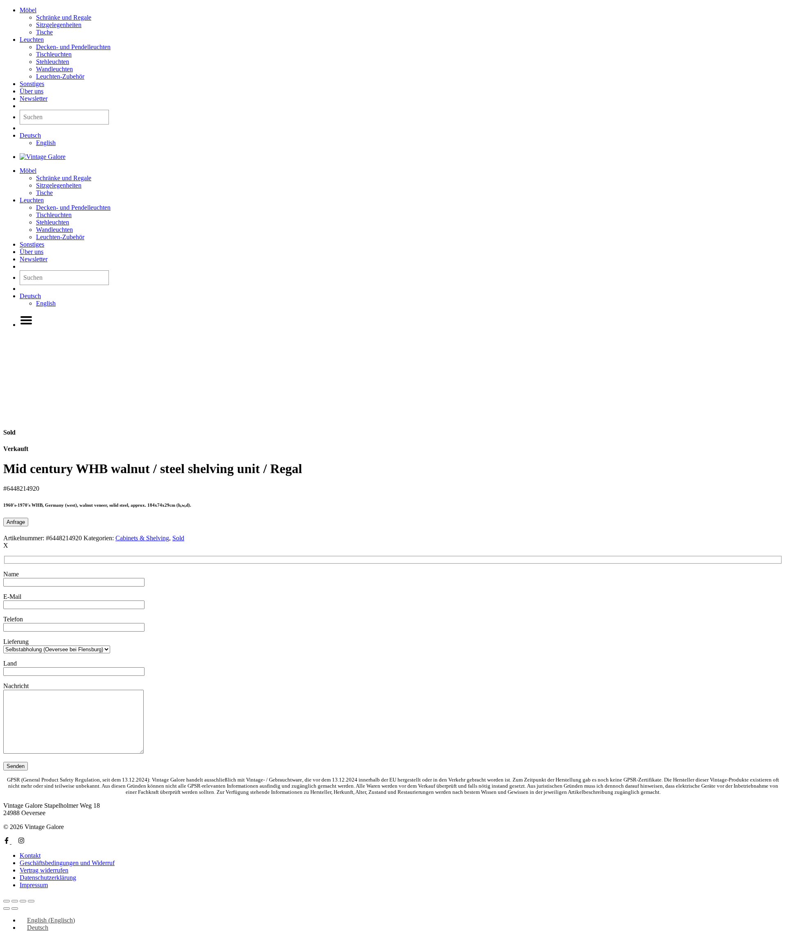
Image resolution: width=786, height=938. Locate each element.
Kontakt (30, 855)
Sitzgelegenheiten (58, 24)
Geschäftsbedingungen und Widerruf (67, 862)
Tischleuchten (54, 54)
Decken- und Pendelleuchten (73, 46)
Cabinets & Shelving (142, 538)
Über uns (31, 91)
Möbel (28, 10)
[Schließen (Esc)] (31, 901)
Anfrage (16, 522)
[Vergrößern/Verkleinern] (6, 901)
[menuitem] (30, 135)
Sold (178, 538)
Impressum (34, 884)
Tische (44, 32)
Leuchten (32, 39)
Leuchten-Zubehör (60, 76)
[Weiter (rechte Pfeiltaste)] (14, 908)
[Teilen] (23, 901)
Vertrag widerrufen (44, 870)
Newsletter (33, 98)
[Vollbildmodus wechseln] (14, 901)
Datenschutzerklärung (48, 877)
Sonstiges (32, 83)
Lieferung (16, 641)
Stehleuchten (52, 61)
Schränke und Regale (63, 17)
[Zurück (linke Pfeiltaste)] (6, 908)
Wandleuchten (54, 69)
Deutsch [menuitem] (37, 927)
